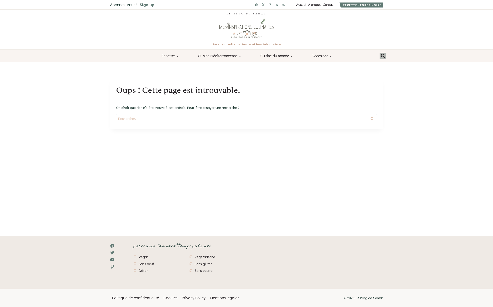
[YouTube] (284, 5)
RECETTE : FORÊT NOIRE (362, 5)
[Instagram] (270, 5)
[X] (263, 5)
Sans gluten (203, 264)
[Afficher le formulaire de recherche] (383, 56)
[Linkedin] (290, 5)
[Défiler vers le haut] (10, 283)
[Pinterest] (277, 5)
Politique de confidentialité (135, 297)
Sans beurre (204, 271)
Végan (143, 257)
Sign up (147, 4)
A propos (314, 5)
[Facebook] (256, 5)
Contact (329, 5)
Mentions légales (224, 297)
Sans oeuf (146, 264)
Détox (143, 271)
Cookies (170, 297)
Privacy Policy (193, 297)
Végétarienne (205, 257)
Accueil (301, 5)
